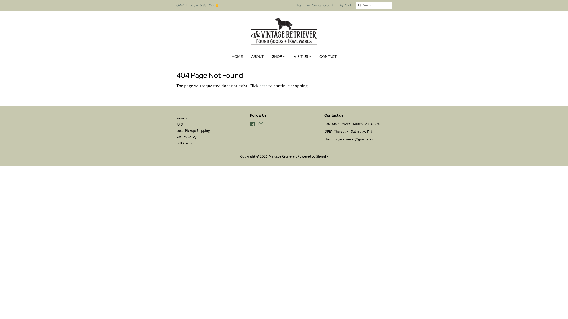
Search (181, 118)
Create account (322, 5)
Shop (277, 56)
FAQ (179, 125)
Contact (328, 56)
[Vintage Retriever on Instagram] (260, 125)
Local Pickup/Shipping (193, 131)
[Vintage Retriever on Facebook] (252, 125)
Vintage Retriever (282, 156)
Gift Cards (184, 143)
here (263, 86)
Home (237, 56)
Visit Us (301, 56)
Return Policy (186, 137)
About (257, 56)
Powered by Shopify (313, 156)
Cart (348, 5)
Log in (301, 5)
